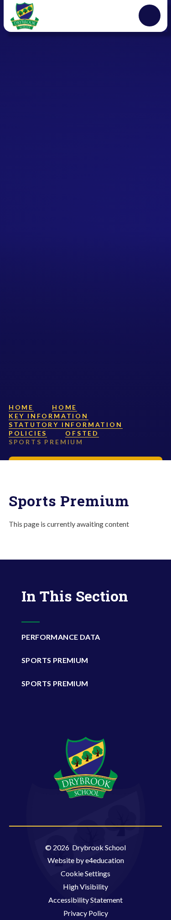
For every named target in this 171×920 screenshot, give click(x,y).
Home (21, 407)
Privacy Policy (85, 913)
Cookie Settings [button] (85, 873)
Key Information (48, 416)
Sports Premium (46, 442)
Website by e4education (85, 860)
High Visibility (85, 886)
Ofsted (82, 433)
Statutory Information (66, 424)
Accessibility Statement (85, 899)
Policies (28, 433)
